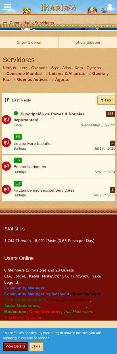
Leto (24, 67)
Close (36, 346)
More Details (15, 346)
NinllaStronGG (55, 276)
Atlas (66, 67)
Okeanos (39, 67)
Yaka (96, 276)
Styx (55, 67)
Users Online (19, 258)
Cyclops (94, 67)
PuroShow (80, 276)
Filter (108, 100)
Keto (79, 67)
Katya (34, 276)
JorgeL (20, 276)
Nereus (9, 67)
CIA (7, 276)
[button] (7, 7)
